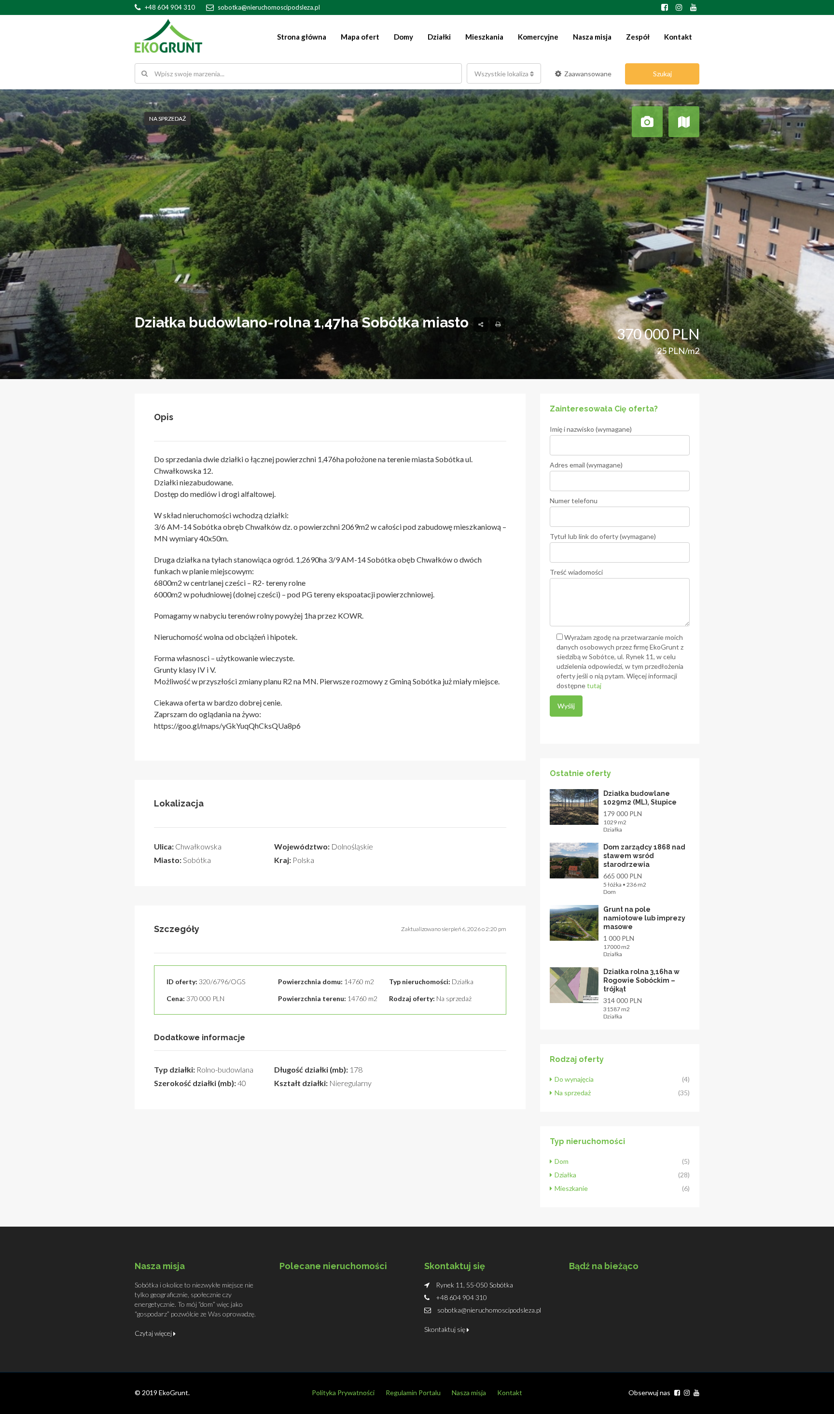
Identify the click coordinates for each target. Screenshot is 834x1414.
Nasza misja (592, 36)
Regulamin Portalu (413, 1392)
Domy (403, 36)
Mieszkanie (571, 1188)
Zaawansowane (588, 74)
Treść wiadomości (576, 572)
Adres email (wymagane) (586, 465)
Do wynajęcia (574, 1079)
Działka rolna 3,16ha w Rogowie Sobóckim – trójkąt (641, 980)
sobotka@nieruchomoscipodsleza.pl (489, 1310)
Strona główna (301, 36)
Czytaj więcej (154, 1333)
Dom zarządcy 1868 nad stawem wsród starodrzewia (644, 855)
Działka (565, 1175)
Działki (439, 36)
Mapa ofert (360, 36)
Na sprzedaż (167, 118)
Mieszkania (484, 36)
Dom (562, 1161)
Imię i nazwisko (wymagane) (591, 429)
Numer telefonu (574, 500)
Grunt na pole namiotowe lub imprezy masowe (644, 918)
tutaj (594, 685)
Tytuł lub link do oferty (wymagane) (603, 536)
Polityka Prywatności (343, 1392)
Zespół (638, 36)
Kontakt (678, 36)
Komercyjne (538, 36)
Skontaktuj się (445, 1329)
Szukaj (662, 74)
